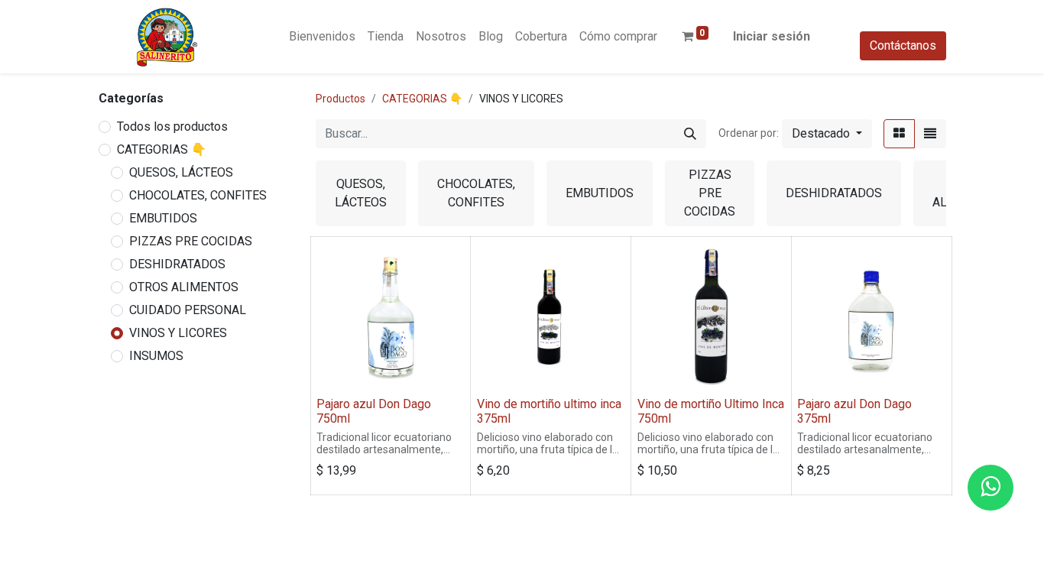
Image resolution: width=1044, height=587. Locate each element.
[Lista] (930, 133)
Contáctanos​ (903, 45)
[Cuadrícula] (899, 133)
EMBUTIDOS (163, 218)
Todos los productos (172, 126)
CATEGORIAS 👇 (161, 149)
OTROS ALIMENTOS (183, 287)
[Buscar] (690, 133)
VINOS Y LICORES (178, 333)
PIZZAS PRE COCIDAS (190, 241)
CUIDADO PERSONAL (187, 310)
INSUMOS (156, 356)
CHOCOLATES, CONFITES (198, 195)
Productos (340, 98)
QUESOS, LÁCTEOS (181, 172)
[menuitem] (322, 36)
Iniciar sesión (771, 36)
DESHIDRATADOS (177, 264)
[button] (827, 133)
